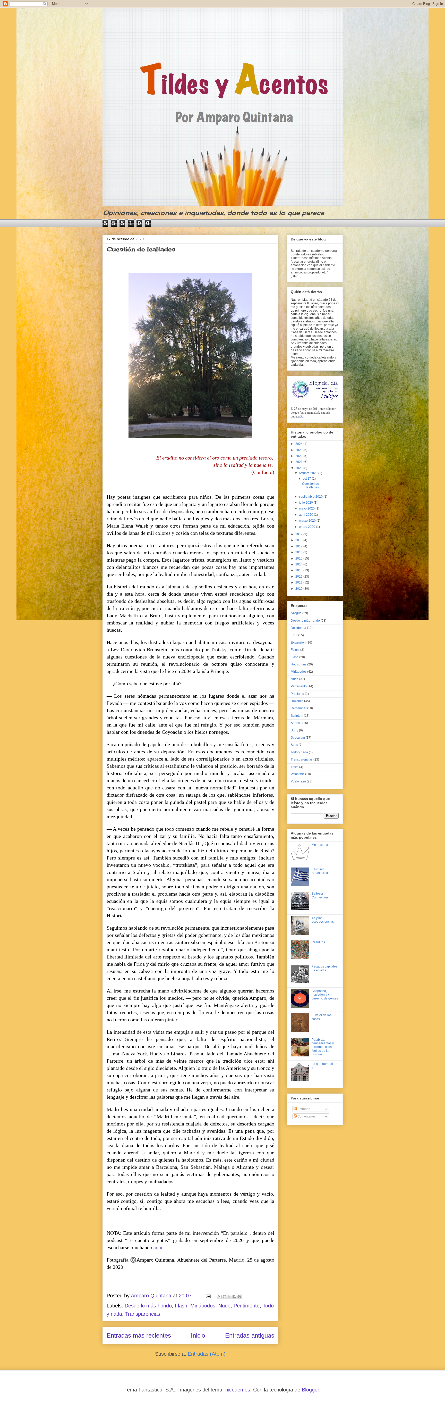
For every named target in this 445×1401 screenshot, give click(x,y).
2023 (299, 450)
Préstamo (297, 694)
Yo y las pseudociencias (323, 919)
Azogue (296, 613)
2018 (299, 540)
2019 (299, 534)
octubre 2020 (308, 473)
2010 (299, 588)
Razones (297, 701)
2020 (299, 468)
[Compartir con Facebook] (234, 1296)
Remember (298, 708)
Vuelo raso (298, 781)
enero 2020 (307, 527)
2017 (299, 546)
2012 (299, 576)
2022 (299, 456)
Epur (294, 635)
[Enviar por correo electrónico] (219, 1296)
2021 (299, 462)
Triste (294, 767)
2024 (299, 444)
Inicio (198, 1335)
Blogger (310, 1389)
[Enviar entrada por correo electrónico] (207, 1295)
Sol (302, 416)
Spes (294, 745)
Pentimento (247, 1305)
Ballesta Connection (320, 895)
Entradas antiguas (249, 1335)
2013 (299, 570)
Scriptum (297, 716)
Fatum (295, 650)
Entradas (303, 1109)
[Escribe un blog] (224, 1296)
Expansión (298, 642)
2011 (299, 582)
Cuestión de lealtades (141, 249)
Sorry (294, 730)
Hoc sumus (298, 664)
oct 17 (307, 478)
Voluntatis (297, 774)
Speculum (298, 737)
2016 (299, 552)
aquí (157, 1247)
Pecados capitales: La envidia (325, 968)
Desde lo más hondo (148, 1305)
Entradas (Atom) (207, 1354)
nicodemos (237, 1389)
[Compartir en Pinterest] (239, 1296)
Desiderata (298, 628)
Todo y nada (299, 752)
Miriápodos (202, 1305)
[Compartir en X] (229, 1296)
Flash (181, 1305)
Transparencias (142, 1314)
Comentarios (306, 1116)
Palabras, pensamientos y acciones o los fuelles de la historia (323, 1047)
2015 (299, 558)
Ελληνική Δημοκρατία (320, 871)
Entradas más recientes (139, 1335)
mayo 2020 (307, 508)
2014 (299, 564)
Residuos (318, 942)
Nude (224, 1305)
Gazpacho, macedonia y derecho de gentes (325, 994)
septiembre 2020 (311, 496)
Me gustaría (320, 845)
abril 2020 (306, 514)
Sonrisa (296, 723)
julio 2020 (306, 502)
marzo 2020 (307, 520)
